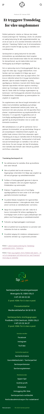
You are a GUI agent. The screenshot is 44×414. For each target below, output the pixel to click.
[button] (40, 5)
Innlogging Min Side (22, 391)
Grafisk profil (22, 383)
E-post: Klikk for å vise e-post (22, 301)
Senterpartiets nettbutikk (22, 395)
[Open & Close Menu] (3, 5)
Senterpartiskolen (22, 364)
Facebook (22, 337)
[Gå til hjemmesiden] (22, 283)
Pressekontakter (22, 306)
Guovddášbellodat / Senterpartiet (22, 360)
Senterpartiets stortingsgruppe (22, 317)
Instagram (22, 342)
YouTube (22, 346)
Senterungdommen (22, 368)
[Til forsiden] (22, 7)
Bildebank (22, 387)
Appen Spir (22, 379)
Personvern (6, 408)
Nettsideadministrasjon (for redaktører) (22, 399)
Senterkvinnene (22, 356)
